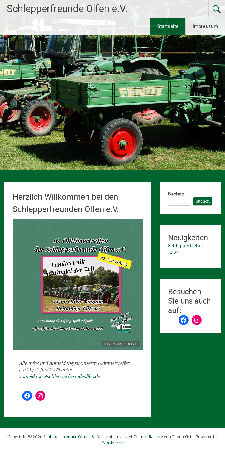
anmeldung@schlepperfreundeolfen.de (59, 376)
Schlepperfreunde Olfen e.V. (67, 9)
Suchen (176, 194)
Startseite (168, 26)
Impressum (205, 26)
